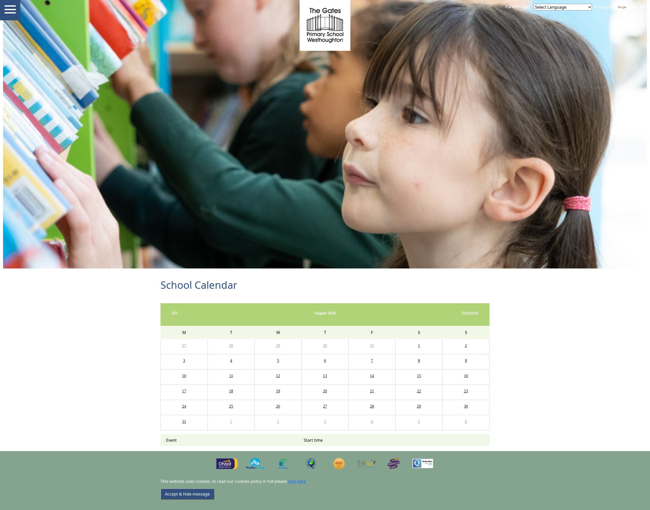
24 (184, 406)
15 (419, 376)
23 (466, 391)
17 (184, 391)
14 (372, 376)
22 (419, 391)
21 (372, 391)
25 (231, 406)
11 (231, 376)
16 (466, 376)
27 (184, 345)
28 (231, 345)
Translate (636, 7)
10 (184, 376)
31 (372, 345)
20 (325, 391)
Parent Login (517, 6)
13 (325, 376)
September (470, 312)
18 (231, 391)
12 (278, 376)
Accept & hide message (187, 494)
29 (278, 345)
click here (297, 481)
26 (278, 406)
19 (278, 391)
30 (325, 345)
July (174, 312)
